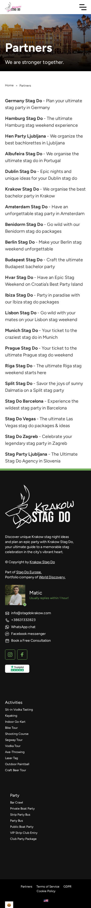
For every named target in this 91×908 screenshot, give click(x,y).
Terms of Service (47, 886)
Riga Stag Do (18, 366)
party (14, 795)
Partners (26, 886)
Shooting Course (17, 734)
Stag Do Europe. (29, 572)
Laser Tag (11, 758)
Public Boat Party (21, 826)
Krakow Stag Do (22, 189)
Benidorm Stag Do (24, 224)
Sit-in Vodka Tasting (19, 709)
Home (9, 85)
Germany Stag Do (23, 100)
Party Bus (16, 820)
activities (13, 702)
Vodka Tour (12, 746)
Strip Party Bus (20, 814)
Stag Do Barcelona (24, 401)
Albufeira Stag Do (23, 154)
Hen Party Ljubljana (25, 136)
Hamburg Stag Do (24, 118)
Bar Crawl (16, 802)
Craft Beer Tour (15, 770)
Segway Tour (13, 740)
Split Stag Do (18, 383)
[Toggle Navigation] (83, 7)
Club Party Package (23, 839)
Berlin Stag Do (20, 242)
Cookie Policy (46, 891)
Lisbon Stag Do (20, 313)
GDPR (67, 886)
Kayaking (11, 715)
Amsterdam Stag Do (26, 207)
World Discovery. (52, 577)
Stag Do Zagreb (21, 436)
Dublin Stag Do (20, 171)
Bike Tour (11, 728)
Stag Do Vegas (20, 419)
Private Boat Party (22, 808)
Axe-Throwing (15, 752)
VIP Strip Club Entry (23, 833)
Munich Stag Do (21, 330)
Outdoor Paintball (17, 764)
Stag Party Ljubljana (26, 454)
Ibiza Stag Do (19, 295)
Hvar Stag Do (19, 277)
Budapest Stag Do (23, 260)
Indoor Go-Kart (15, 721)
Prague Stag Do (21, 348)
